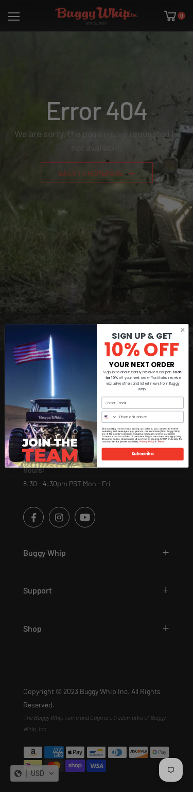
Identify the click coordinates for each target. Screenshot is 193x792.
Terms (160, 442)
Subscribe (142, 454)
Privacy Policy (146, 442)
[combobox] (109, 417)
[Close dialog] (182, 330)
